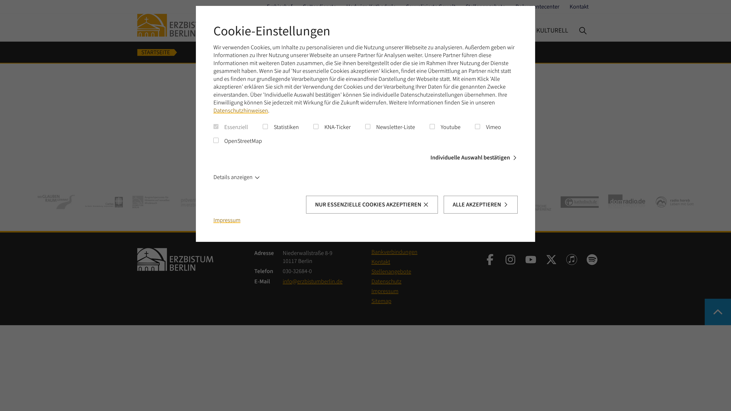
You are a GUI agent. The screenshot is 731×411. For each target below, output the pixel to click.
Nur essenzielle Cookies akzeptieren (368, 205)
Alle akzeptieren (477, 205)
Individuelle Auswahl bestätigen (470, 158)
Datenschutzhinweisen (240, 111)
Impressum (226, 220)
